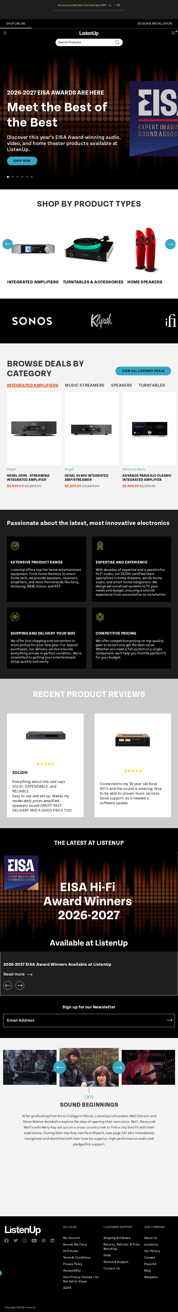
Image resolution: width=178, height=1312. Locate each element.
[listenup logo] (89, 34)
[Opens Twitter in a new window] (16, 1240)
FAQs (107, 1255)
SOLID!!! (20, 772)
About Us (150, 1238)
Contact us (118, 5)
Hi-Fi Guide (70, 1251)
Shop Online (15, 23)
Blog (147, 1270)
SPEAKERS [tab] (121, 385)
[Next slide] (170, 244)
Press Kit (150, 1264)
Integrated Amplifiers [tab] (32, 385)
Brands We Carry (75, 1244)
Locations (151, 1244)
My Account (71, 1238)
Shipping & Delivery (117, 1238)
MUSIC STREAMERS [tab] (84, 385)
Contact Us (112, 1268)
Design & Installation (154, 23)
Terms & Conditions (77, 1257)
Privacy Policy (72, 1264)
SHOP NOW (22, 161)
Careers (149, 1257)
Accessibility (72, 1270)
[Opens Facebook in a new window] (7, 1240)
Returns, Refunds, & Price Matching (122, 1247)
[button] (8, 177)
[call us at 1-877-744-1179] (111, 5)
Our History (152, 1251)
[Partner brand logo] (89, 321)
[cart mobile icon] (173, 33)
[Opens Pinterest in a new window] (45, 1241)
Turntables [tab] (152, 385)
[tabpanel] (91, 443)
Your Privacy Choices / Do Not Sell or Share (81, 1279)
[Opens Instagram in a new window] (26, 1240)
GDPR (67, 1288)
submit (169, 1020)
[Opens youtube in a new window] (35, 1241)
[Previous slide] (7, 244)
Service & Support (116, 1262)
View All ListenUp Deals (143, 371)
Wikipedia (151, 1277)
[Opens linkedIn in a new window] (53, 1241)
